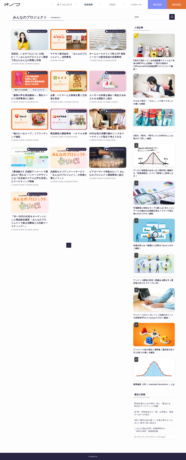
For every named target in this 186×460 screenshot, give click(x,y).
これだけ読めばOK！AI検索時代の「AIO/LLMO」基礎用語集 (149, 429)
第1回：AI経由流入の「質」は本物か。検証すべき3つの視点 (153, 413)
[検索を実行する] (172, 17)
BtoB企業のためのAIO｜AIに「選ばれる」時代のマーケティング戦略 (153, 404)
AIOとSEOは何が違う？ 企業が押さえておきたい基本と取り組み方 (153, 421)
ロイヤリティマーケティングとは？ (150, 436)
